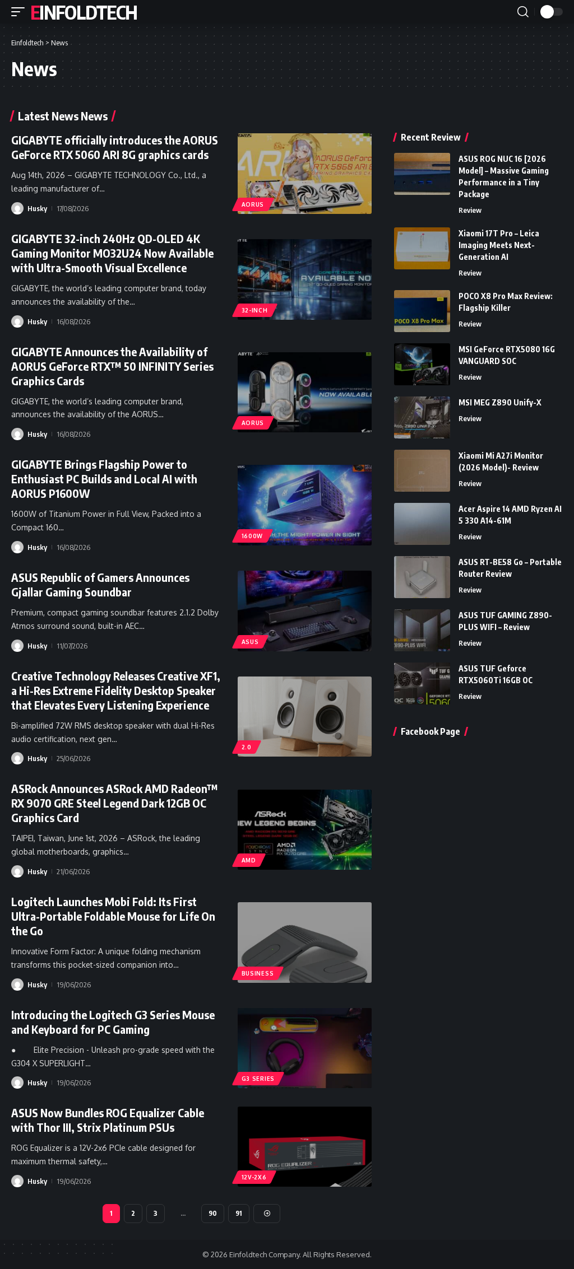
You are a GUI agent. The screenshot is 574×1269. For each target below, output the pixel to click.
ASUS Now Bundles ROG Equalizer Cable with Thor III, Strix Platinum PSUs (107, 1119)
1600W (252, 536)
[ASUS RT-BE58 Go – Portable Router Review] (422, 577)
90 (213, 1213)
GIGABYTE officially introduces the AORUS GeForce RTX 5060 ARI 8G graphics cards (114, 147)
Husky (37, 208)
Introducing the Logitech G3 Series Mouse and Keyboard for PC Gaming (113, 1021)
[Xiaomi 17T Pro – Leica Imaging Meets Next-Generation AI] (422, 248)
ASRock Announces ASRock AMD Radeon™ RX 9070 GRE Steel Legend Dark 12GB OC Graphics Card (114, 802)
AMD (249, 860)
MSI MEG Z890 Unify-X (500, 402)
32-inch (255, 310)
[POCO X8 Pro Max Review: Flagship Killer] (422, 311)
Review (470, 210)
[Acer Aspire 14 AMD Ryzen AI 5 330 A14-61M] (422, 524)
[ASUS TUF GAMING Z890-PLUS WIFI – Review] (422, 630)
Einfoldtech (83, 12)
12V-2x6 (254, 1177)
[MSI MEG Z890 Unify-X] (422, 417)
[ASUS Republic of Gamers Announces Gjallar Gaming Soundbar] (305, 611)
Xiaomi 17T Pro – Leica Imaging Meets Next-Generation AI (499, 245)
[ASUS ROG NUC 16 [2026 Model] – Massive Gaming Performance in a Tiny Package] (422, 174)
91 (238, 1213)
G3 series (258, 1078)
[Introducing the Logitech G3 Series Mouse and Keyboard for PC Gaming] (305, 1048)
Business (258, 973)
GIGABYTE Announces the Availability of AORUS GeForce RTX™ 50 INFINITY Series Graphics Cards (112, 366)
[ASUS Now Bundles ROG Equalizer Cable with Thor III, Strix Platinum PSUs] (305, 1147)
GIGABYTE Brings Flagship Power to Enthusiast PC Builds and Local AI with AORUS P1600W (104, 478)
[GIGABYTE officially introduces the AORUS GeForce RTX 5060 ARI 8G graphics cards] (305, 173)
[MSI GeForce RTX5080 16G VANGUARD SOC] (422, 364)
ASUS (250, 641)
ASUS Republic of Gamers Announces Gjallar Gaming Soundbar (100, 584)
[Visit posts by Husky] (17, 208)
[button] (20, 12)
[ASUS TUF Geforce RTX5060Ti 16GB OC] (422, 684)
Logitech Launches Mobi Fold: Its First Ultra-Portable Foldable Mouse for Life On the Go (113, 915)
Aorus (253, 204)
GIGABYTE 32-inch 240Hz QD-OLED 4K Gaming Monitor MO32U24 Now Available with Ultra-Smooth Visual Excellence (112, 252)
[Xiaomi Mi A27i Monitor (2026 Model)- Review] (422, 471)
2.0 (247, 747)
